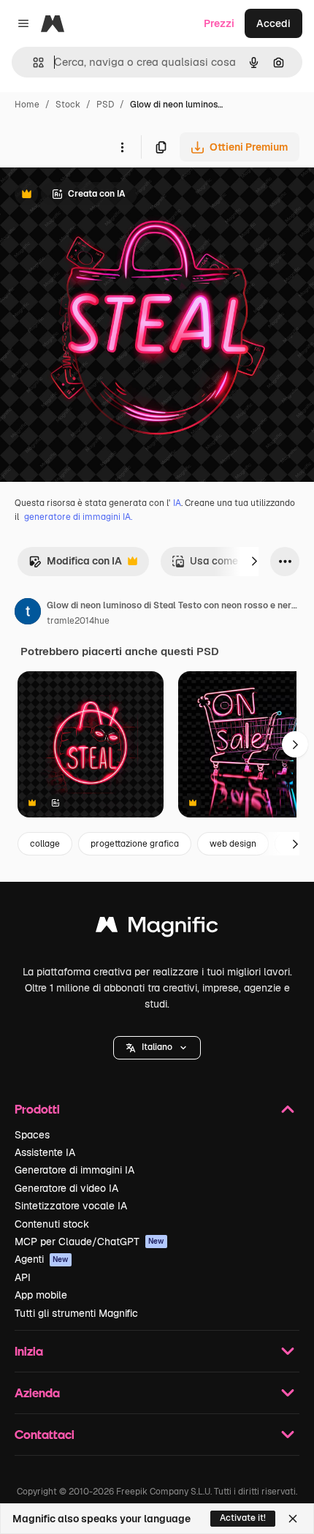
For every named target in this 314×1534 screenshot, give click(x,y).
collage (45, 844)
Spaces (32, 1134)
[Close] (293, 1518)
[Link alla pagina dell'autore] (28, 613)
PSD (105, 104)
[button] (157, 1047)
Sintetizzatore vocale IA (71, 1205)
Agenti (42, 1259)
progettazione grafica (135, 844)
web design (233, 844)
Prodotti (37, 1109)
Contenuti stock (52, 1224)
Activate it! (243, 1518)
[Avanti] (254, 561)
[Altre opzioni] (122, 147)
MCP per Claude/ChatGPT (89, 1241)
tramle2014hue (78, 621)
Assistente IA (45, 1152)
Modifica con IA (75, 564)
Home (27, 104)
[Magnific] (157, 928)
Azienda (37, 1392)
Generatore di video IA (66, 1188)
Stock (67, 104)
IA (177, 503)
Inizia (29, 1351)
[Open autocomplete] (32, 62)
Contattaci (44, 1434)
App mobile (41, 1294)
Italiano (157, 1047)
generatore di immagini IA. (78, 517)
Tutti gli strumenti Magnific (76, 1313)
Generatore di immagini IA (74, 1169)
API (23, 1277)
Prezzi (219, 23)
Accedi (273, 23)
